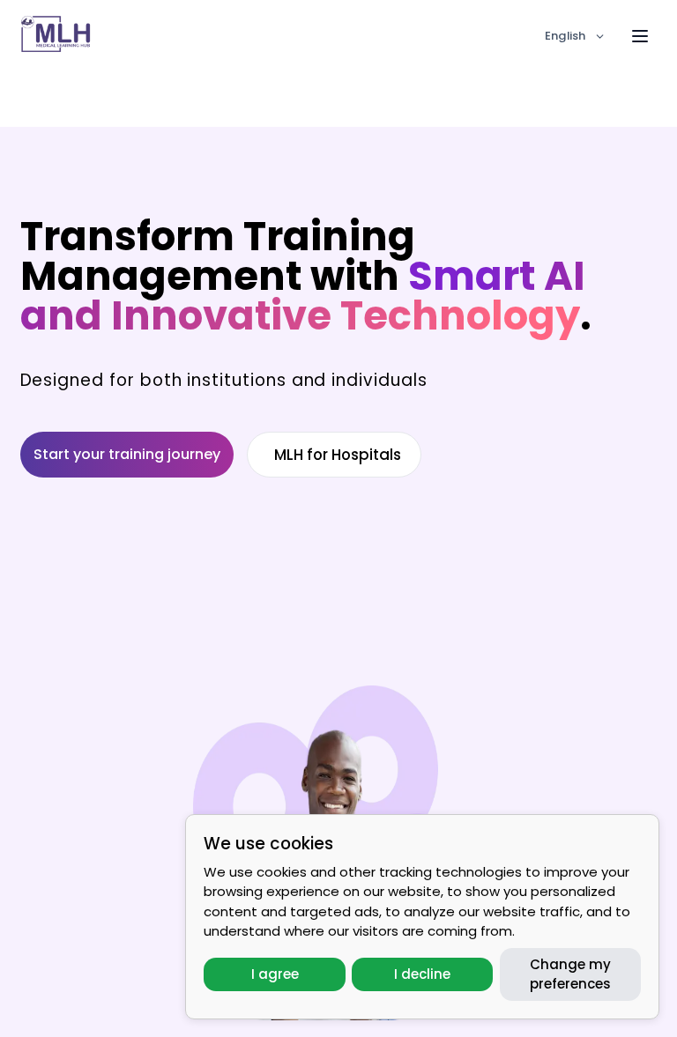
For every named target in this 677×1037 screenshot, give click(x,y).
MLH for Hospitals (337, 454)
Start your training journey (126, 454)
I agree (275, 974)
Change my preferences (570, 974)
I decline (422, 974)
